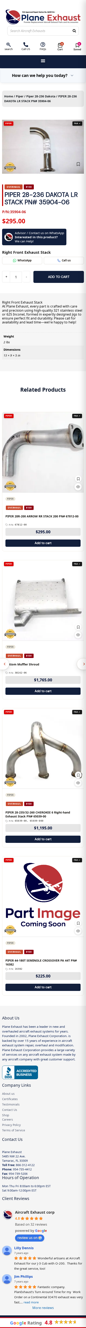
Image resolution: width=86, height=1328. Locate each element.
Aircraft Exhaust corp (34, 1212)
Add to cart (59, 277)
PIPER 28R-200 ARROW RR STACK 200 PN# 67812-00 (41, 516)
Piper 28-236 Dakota (40, 96)
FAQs (43, 49)
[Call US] (25, 44)
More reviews (43, 1307)
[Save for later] (78, 164)
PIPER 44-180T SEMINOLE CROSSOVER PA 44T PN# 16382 (41, 962)
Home (8, 96)
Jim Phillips (23, 1276)
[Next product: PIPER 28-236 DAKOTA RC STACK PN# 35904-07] (81, 664)
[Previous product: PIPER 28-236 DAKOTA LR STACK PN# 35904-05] (4, 664)
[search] (8, 44)
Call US (26, 49)
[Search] (74, 30)
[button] (43, 60)
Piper (19, 96)
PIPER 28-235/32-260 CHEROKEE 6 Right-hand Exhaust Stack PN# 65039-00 (37, 814)
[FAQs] (42, 44)
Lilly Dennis (24, 1248)
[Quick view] (78, 487)
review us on (28, 1237)
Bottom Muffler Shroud (22, 664)
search (9, 49)
